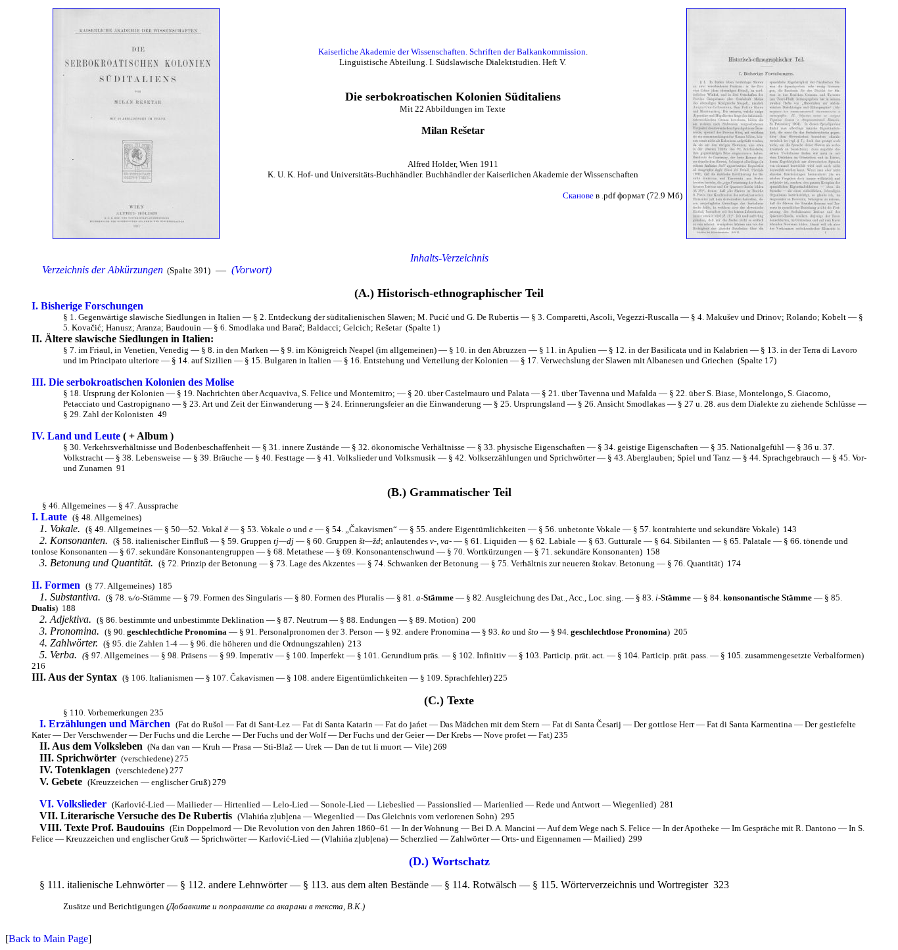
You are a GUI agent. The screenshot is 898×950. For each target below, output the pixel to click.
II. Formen (56, 585)
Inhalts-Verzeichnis (449, 257)
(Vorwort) (251, 269)
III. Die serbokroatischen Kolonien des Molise (133, 382)
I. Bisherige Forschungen (87, 305)
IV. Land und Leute (76, 435)
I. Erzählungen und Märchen (104, 723)
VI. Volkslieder (72, 803)
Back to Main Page (48, 938)
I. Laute (49, 516)
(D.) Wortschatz (449, 861)
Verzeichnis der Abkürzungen (102, 269)
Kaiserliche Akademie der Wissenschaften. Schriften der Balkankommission (452, 52)
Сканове (578, 195)
